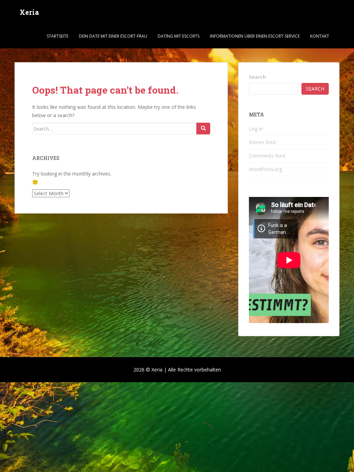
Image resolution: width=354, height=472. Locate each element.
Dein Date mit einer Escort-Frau (113, 36)
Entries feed (262, 142)
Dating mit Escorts (178, 36)
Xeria (29, 12)
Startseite (57, 36)
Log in (256, 128)
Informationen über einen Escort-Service (255, 36)
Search (257, 77)
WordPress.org (265, 169)
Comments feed (267, 155)
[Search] (203, 128)
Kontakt (319, 36)
